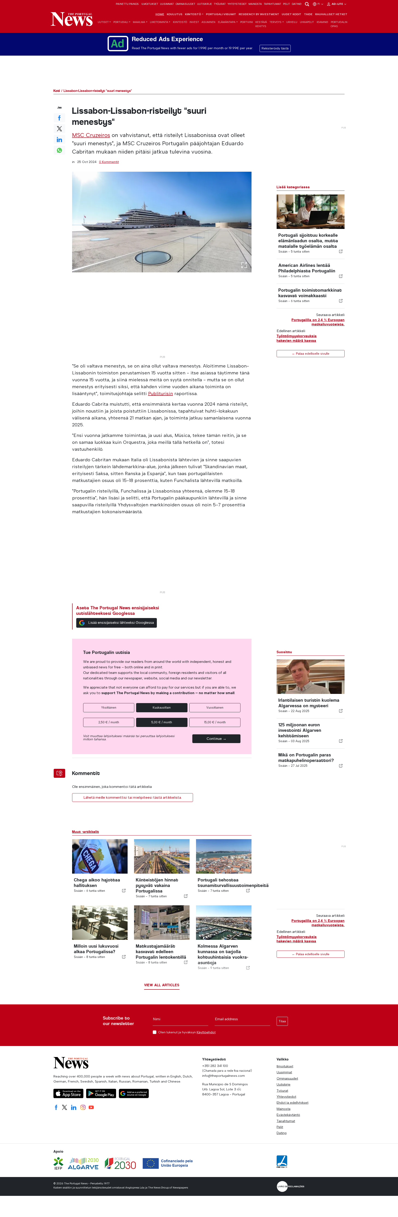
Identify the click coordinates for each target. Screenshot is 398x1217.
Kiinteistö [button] (193, 14)
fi (319, 4)
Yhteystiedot (237, 4)
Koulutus (174, 14)
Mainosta (255, 4)
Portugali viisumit (221, 14)
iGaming (322, 22)
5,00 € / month (161, 722)
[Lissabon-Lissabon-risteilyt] (162, 222)
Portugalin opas (339, 24)
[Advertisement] (162, 321)
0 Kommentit (109, 162)
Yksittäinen (108, 707)
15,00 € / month (215, 722)
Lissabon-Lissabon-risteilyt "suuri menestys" (98, 90)
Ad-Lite (338, 4)
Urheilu (291, 22)
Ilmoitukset (149, 4)
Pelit (286, 4)
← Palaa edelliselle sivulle (310, 353)
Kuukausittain (162, 707)
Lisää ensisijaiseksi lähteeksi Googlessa (121, 622)
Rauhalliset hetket (331, 14)
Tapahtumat (272, 4)
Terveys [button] (275, 22)
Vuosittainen (214, 707)
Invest (194, 22)
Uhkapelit (307, 22)
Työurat (220, 4)
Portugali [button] (120, 22)
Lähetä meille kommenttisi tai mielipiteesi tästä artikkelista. (132, 797)
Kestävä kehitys (261, 24)
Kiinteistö (180, 22)
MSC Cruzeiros (91, 135)
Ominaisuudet (185, 4)
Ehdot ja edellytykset (292, 1102)
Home (159, 14)
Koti (56, 90)
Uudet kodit (291, 14)
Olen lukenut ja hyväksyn (187, 1032)
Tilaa (282, 1021)
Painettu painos (127, 4)
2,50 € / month (108, 722)
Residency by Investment (259, 14)
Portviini (246, 22)
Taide (308, 14)
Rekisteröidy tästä (275, 48)
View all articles (161, 985)
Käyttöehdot (206, 1032)
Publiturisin (160, 393)
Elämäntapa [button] (226, 22)
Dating (296, 4)
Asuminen (208, 22)
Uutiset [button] (103, 22)
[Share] (341, 251)
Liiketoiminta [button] (159, 22)
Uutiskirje (204, 4)
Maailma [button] (139, 22)
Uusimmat (167, 4)
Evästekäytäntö (288, 1115)
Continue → (216, 738)
